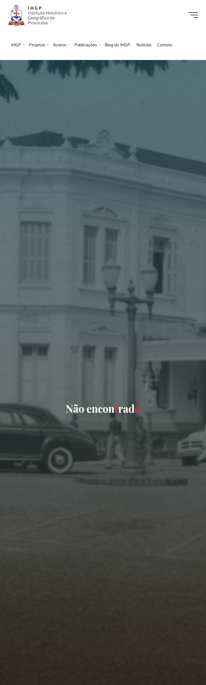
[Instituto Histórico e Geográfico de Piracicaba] (37, 14)
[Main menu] (193, 15)
